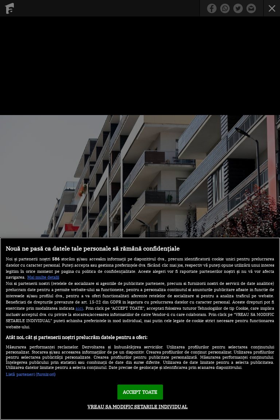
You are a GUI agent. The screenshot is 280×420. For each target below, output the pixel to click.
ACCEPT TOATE (140, 392)
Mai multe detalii (43, 277)
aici (79, 308)
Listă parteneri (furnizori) (31, 374)
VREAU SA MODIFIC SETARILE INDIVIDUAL (138, 407)
